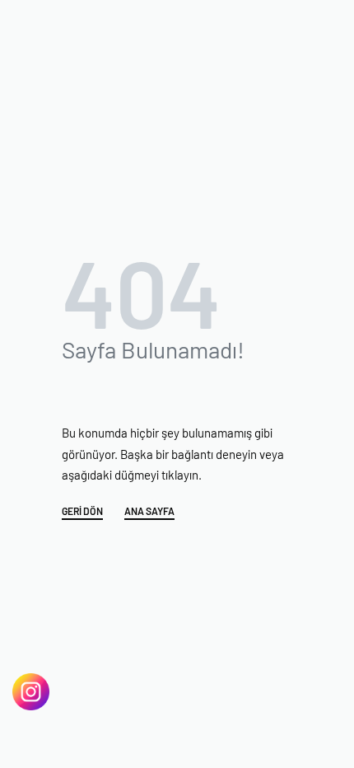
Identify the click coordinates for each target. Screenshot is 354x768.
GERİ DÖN (82, 511)
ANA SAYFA (149, 511)
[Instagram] (30, 691)
